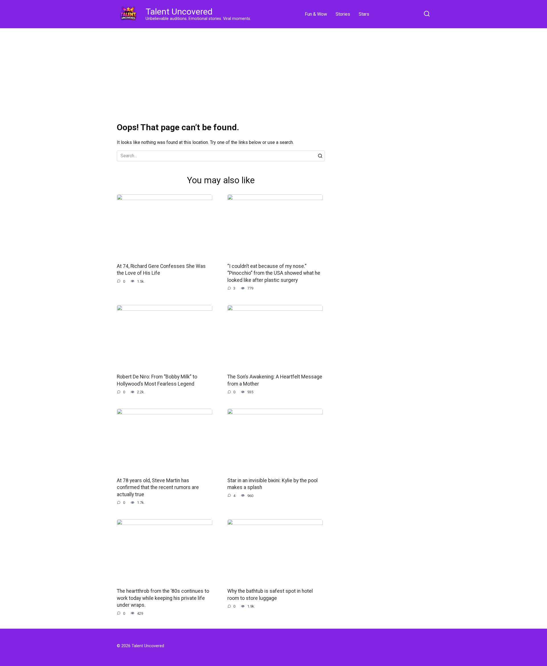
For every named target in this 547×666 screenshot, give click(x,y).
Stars (364, 14)
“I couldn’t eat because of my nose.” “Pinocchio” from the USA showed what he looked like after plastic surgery (273, 273)
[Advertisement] (273, 71)
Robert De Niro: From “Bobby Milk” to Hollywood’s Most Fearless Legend (157, 380)
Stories (343, 14)
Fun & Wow (316, 14)
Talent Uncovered (179, 12)
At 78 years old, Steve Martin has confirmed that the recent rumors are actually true (158, 487)
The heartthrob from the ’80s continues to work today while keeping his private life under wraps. (163, 598)
